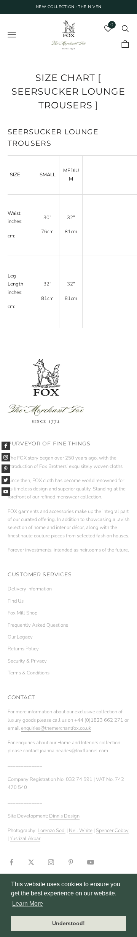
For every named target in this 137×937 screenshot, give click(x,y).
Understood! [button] (68, 923)
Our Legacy (20, 637)
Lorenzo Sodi (51, 830)
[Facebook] (5, 445)
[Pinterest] (5, 468)
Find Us (16, 601)
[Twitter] (5, 480)
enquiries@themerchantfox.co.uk (56, 728)
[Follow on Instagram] (51, 862)
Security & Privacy (27, 661)
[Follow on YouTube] (90, 862)
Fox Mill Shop (22, 613)
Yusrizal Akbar (25, 838)
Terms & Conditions (28, 672)
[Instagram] (5, 457)
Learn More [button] (27, 903)
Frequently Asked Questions (38, 625)
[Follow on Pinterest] (71, 862)
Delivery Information (30, 588)
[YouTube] (5, 491)
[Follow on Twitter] (31, 862)
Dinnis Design (64, 816)
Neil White (80, 830)
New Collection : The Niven (69, 6)
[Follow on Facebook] (11, 862)
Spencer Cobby (112, 830)
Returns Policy (23, 648)
